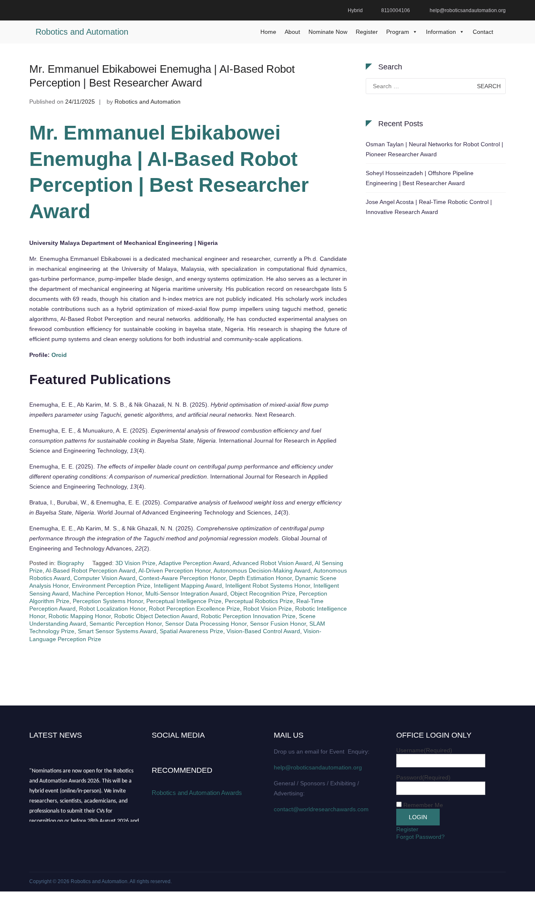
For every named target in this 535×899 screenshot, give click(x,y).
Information (441, 31)
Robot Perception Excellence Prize (194, 608)
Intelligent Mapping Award (188, 585)
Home (268, 31)
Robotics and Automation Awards (197, 792)
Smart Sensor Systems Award (117, 631)
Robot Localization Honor (112, 608)
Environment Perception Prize (111, 585)
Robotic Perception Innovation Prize (248, 616)
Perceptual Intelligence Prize (184, 601)
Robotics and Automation (82, 31)
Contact (483, 31)
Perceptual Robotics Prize (259, 601)
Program (397, 31)
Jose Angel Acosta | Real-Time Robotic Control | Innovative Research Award (429, 207)
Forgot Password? (420, 836)
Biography (70, 563)
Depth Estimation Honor (260, 578)
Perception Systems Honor (108, 601)
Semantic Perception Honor (125, 623)
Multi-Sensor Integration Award (186, 593)
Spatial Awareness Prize (191, 631)
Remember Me (423, 805)
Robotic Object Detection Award (156, 616)
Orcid (59, 354)
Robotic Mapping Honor (79, 616)
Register (367, 31)
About (292, 31)
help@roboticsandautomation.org (318, 767)
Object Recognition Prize (263, 593)
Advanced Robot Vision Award (272, 563)
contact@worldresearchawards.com (321, 809)
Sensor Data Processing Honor (206, 623)
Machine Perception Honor (107, 593)
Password (423, 777)
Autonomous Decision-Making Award (262, 570)
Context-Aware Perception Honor (182, 578)
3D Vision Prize (135, 563)
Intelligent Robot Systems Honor (267, 585)
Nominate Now (327, 31)
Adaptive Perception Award (193, 563)
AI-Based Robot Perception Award (90, 570)
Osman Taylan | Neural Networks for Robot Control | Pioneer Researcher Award (434, 149)
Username (424, 750)
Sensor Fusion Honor (278, 623)
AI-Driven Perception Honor (174, 570)
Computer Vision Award (104, 578)
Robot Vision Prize (267, 608)
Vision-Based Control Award (263, 631)
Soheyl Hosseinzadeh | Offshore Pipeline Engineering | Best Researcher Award (420, 178)
